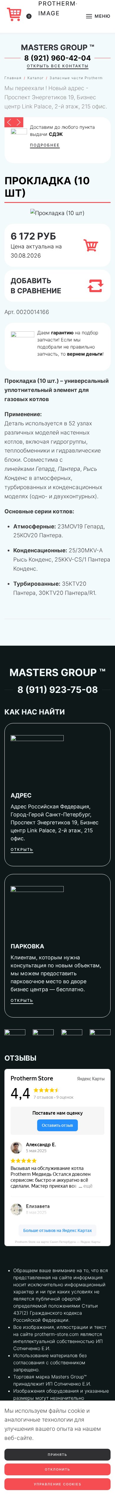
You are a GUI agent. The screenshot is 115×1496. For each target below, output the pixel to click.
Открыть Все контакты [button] (57, 66)
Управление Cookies (57, 1484)
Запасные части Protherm (76, 78)
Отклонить (57, 1469)
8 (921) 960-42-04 (57, 58)
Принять (57, 1455)
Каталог (35, 78)
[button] (98, 16)
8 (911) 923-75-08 (57, 689)
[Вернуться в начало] (57, 16)
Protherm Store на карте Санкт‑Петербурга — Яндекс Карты (57, 1241)
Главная (13, 78)
